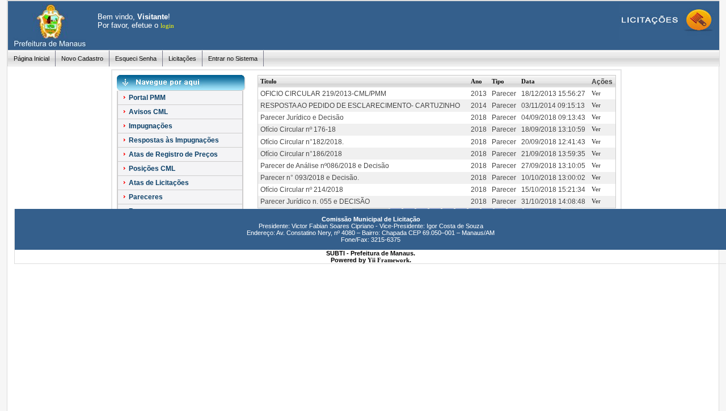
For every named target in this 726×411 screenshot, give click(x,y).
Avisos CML (147, 112)
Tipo (498, 81)
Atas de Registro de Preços (172, 154)
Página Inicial (31, 58)
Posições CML (151, 169)
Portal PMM (146, 98)
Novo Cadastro (82, 58)
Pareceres (145, 197)
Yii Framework (389, 260)
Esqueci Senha (136, 58)
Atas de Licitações (158, 183)
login (167, 25)
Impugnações (149, 126)
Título (268, 81)
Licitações (182, 58)
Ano (476, 81)
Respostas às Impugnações (173, 140)
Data (528, 81)
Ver (596, 93)
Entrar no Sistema (233, 58)
